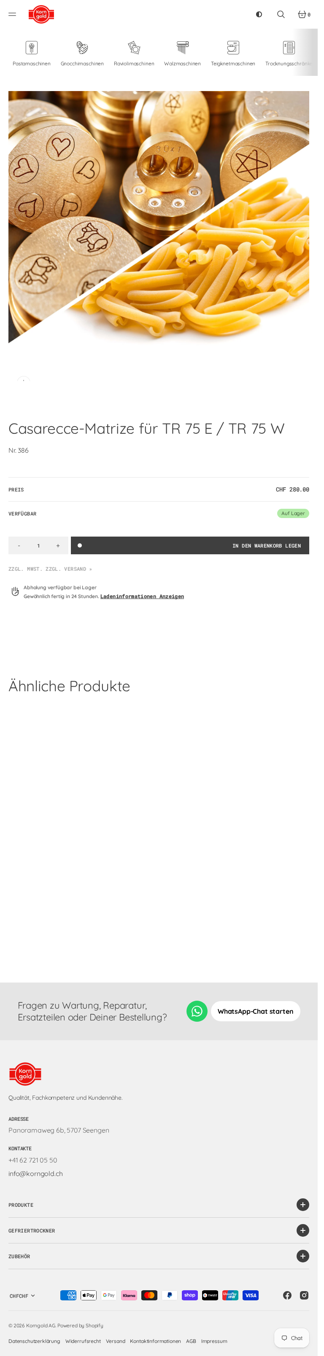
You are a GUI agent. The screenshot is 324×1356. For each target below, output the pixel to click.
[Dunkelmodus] (259, 14)
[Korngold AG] (41, 14)
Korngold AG (40, 1325)
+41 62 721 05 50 (32, 1160)
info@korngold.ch (35, 1173)
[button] (13, 14)
